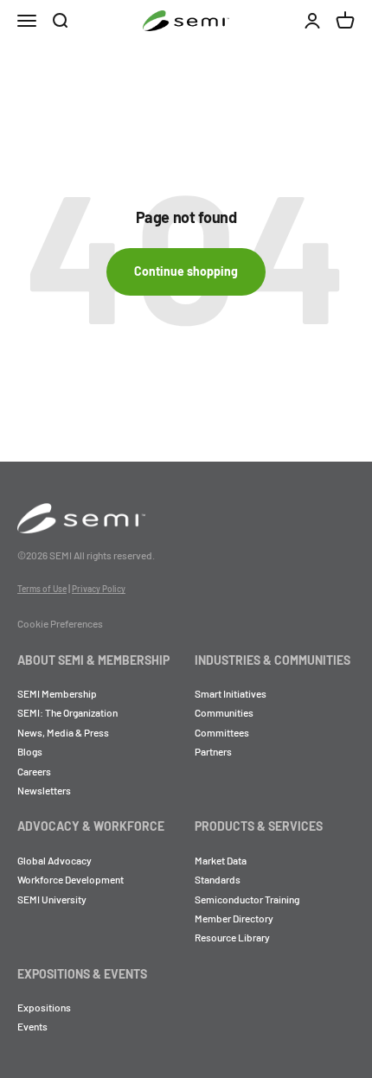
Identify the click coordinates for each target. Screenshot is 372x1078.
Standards (218, 879)
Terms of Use (42, 589)
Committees (222, 732)
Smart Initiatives (230, 693)
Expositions (44, 1007)
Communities (224, 712)
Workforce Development (70, 879)
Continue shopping (186, 271)
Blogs (29, 751)
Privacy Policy (98, 589)
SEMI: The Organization (67, 712)
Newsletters (44, 790)
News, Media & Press (63, 732)
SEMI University (52, 899)
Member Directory (234, 918)
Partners (213, 751)
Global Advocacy (54, 860)
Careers (34, 771)
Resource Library (232, 937)
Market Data (221, 860)
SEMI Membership (57, 693)
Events (32, 1026)
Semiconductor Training (247, 899)
